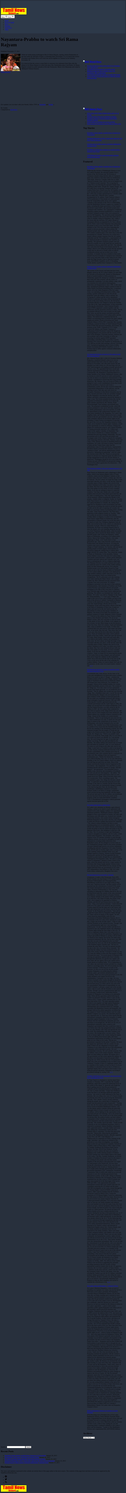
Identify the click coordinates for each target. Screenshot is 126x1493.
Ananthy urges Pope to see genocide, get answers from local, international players (104, 1077)
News (6, 24)
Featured (7, 26)
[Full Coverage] (6, 72)
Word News (95, 61)
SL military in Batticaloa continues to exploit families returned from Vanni (103, 150)
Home (7, 20)
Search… (4, 1447)
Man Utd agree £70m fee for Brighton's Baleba (101, 117)
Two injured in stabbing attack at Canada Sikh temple (103, 75)
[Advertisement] (40, 88)
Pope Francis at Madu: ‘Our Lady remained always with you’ (104, 469)
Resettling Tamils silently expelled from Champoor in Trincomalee (103, 133)
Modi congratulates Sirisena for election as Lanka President (102, 1411)
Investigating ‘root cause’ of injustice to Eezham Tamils (22, 1457)
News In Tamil (9, 22)
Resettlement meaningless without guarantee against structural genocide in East (103, 670)
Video (6, 29)
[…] (91, 665)
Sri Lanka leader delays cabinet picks (98, 805)
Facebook (42, 104)
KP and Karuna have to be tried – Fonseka (100, 875)
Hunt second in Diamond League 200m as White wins (104, 124)
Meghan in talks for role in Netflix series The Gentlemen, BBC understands (101, 72)
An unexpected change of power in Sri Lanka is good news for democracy (103, 355)
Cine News (8, 28)
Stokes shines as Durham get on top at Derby (101, 122)
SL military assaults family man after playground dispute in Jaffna (25, 1459)
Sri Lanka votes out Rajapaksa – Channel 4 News (102, 1286)
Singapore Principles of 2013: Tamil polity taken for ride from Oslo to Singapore (104, 139)
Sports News (96, 109)
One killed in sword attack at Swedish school (101, 69)
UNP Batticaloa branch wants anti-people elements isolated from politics (103, 156)
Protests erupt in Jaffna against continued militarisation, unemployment (104, 145)
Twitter (51, 104)
